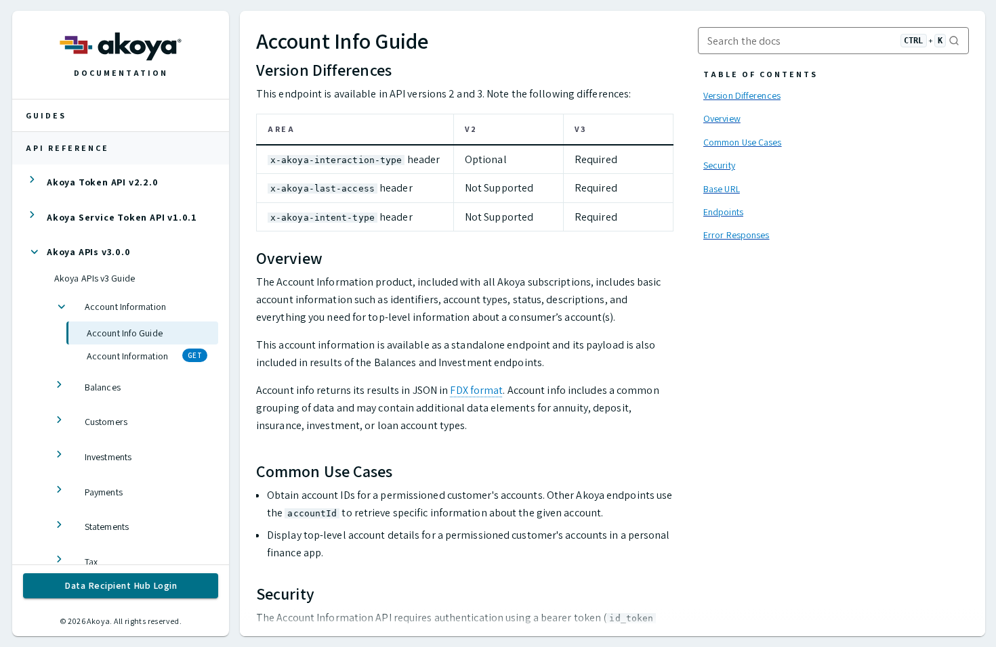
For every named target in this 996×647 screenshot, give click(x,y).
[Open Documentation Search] (833, 43)
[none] (120, 182)
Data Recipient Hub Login (120, 585)
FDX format (476, 390)
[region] (464, 178)
